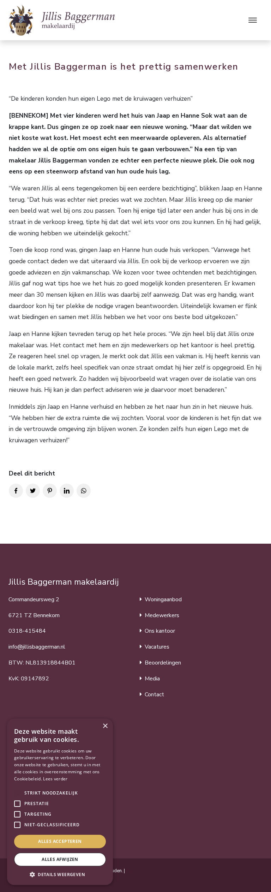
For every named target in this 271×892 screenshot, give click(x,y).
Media (152, 679)
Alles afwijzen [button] (60, 859)
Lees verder (55, 779)
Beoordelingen (163, 663)
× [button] (105, 726)
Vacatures (157, 647)
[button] (17, 793)
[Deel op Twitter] (33, 491)
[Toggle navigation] (252, 20)
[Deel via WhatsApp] (84, 491)
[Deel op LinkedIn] (67, 491)
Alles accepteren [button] (60, 841)
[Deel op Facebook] (16, 491)
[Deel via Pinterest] (50, 491)
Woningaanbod (163, 599)
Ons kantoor (160, 631)
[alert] (60, 802)
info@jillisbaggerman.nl (36, 647)
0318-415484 (27, 631)
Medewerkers (162, 615)
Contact (154, 694)
